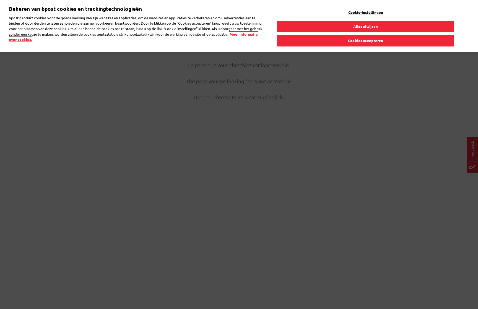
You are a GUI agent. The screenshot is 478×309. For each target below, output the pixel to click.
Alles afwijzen (365, 26)
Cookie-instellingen (365, 12)
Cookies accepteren (365, 40)
